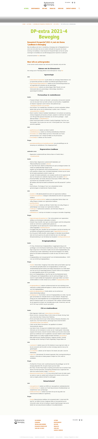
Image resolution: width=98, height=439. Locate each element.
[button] (79, 8)
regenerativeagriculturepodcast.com (39, 218)
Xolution (61, 437)
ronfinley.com (52, 371)
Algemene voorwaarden (40, 437)
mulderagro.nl (33, 208)
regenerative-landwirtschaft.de (37, 199)
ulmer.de (48, 164)
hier (38, 55)
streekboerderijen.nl (35, 388)
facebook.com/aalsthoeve (36, 195)
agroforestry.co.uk (34, 130)
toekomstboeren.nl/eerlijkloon (52, 313)
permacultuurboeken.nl (64, 169)
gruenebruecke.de (34, 203)
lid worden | (68, 2)
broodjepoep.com (34, 295)
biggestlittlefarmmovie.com (61, 231)
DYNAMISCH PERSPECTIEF (41, 426)
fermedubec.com (34, 133)
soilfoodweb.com (34, 212)
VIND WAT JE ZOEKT (39, 428)
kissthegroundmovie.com (64, 237)
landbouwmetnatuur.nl (35, 391)
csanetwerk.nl (33, 345)
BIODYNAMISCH (57, 422)
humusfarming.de (34, 205)
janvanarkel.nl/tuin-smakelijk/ (37, 111)
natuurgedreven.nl (34, 386)
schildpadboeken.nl (43, 118)
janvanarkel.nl (63, 335)
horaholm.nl (33, 194)
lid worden (75, 420)
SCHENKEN (37, 422)
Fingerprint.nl (71, 437)
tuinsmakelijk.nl (34, 137)
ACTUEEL (56, 420)
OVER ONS (56, 428)
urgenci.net (32, 354)
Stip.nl (77, 437)
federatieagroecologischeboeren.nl (38, 83)
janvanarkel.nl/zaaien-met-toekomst (39, 322)
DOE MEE (56, 424)
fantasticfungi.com (45, 227)
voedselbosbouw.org (35, 132)
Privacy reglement (50, 437)
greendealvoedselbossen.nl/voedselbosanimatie (41, 143)
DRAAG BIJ (56, 426)
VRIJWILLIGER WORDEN (40, 424)
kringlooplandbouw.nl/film (63, 279)
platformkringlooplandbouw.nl (37, 291)
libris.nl (65, 177)
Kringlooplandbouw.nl (35, 285)
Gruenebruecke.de (34, 156)
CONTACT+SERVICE (58, 430)
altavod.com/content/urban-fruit (38, 373)
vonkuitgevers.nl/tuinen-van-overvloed (39, 105)
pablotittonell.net (34, 87)
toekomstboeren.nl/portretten (37, 79)
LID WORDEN (38, 420)
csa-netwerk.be (33, 350)
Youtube (32, 265)
